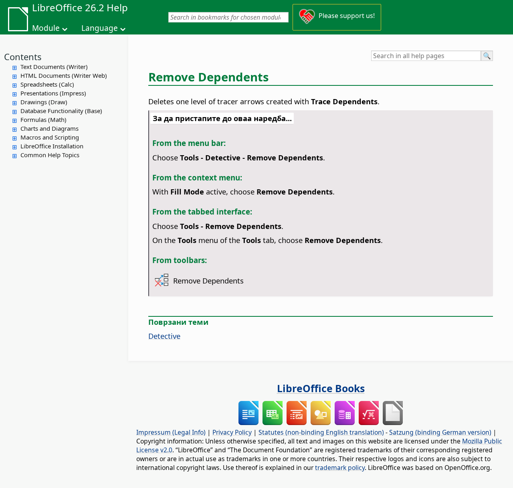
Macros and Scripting (49, 137)
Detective (164, 336)
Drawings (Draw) (43, 102)
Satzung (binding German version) (440, 432)
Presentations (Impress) (53, 93)
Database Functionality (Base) (61, 111)
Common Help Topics (49, 155)
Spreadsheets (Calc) (47, 84)
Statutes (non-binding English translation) (321, 432)
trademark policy (340, 467)
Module (46, 28)
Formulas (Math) (43, 119)
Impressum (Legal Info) (171, 432)
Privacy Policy (232, 432)
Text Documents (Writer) (54, 67)
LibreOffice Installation (51, 146)
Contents (23, 57)
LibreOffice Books (321, 388)
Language (99, 28)
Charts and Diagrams (49, 128)
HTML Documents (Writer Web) (63, 75)
